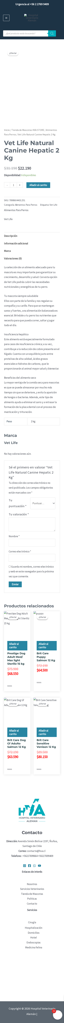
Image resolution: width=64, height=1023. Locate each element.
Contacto (32, 903)
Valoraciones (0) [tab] (13, 258)
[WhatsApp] (34, 865)
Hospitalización (33, 927)
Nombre (14, 536)
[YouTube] (39, 865)
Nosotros (32, 884)
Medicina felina (33, 947)
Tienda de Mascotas (32, 894)
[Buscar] (52, 33)
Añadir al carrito (38, 185)
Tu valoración (19, 514)
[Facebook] (29, 865)
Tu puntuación (18, 503)
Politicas (32, 898)
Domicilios (33, 932)
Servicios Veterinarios (32, 889)
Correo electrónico (20, 551)
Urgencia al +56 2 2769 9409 (32, 4)
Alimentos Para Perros (26, 204)
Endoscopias (34, 942)
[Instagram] (24, 865)
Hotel (33, 937)
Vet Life (53, 204)
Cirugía (32, 922)
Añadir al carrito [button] (14, 645)
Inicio (7, 130)
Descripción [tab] (10, 236)
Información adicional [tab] (16, 243)
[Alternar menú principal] (6, 18)
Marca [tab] (7, 251)
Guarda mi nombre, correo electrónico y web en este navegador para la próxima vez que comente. (31, 571)
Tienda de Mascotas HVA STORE (27, 130)
